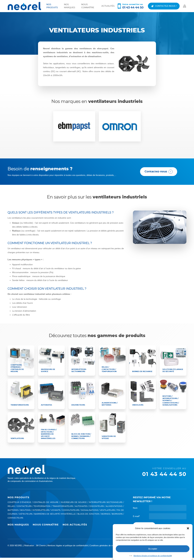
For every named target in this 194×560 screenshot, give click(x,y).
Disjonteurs (96, 506)
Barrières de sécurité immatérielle (55, 514)
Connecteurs (15, 518)
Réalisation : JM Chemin (35, 545)
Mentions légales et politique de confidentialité (153, 556)
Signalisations (89, 510)
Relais (11, 506)
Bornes (105, 514)
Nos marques (18, 524)
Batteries (13, 510)
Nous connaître (46, 524)
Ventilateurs (107, 510)
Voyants (55, 510)
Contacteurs (24, 506)
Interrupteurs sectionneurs (105, 502)
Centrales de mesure (46, 502)
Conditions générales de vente (103, 545)
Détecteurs (25, 514)
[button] (187, 528)
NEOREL (19, 545)
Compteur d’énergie (19, 502)
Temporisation (42, 506)
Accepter (152, 548)
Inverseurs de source (74, 502)
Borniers (117, 514)
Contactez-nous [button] (156, 171)
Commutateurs (70, 510)
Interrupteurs (40, 510)
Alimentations (114, 506)
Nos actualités (75, 524)
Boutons (25, 510)
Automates (81, 506)
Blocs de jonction (88, 514)
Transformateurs (62, 506)
